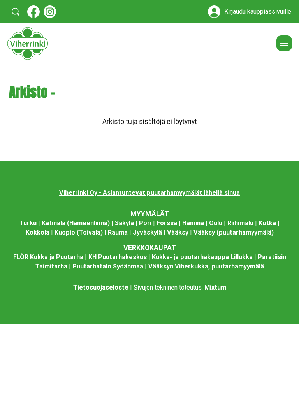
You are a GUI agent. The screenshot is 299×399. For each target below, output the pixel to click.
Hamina (193, 223)
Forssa (167, 223)
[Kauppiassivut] (214, 11)
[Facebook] (33, 11)
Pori (145, 223)
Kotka (267, 223)
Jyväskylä (147, 232)
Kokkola (37, 232)
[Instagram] (50, 11)
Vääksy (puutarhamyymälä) (233, 232)
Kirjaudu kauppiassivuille (257, 12)
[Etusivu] (139, 43)
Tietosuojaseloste (100, 287)
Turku (28, 223)
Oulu (215, 223)
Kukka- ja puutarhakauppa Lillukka (202, 257)
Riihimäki (240, 223)
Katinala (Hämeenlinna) (76, 223)
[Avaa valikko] (284, 43)
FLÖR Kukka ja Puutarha (48, 257)
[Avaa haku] (15, 11)
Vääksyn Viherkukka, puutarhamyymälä (206, 266)
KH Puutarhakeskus (117, 257)
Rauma (118, 232)
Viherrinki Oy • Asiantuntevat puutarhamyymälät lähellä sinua (149, 192)
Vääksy (177, 232)
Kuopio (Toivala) (79, 232)
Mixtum (215, 287)
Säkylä (124, 223)
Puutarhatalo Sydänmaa (107, 266)
